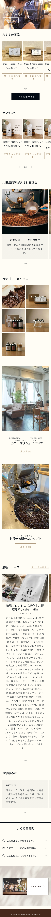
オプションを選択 (12, 155)
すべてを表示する (25, 96)
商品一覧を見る (10, 20)
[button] (25, 840)
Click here (25, 451)
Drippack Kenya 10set (33, 64)
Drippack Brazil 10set (12, 64)
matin (20, 914)
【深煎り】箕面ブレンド (33, 142)
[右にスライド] (32, 89)
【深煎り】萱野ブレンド (12, 142)
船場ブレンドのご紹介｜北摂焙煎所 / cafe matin (25, 607)
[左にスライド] (19, 89)
